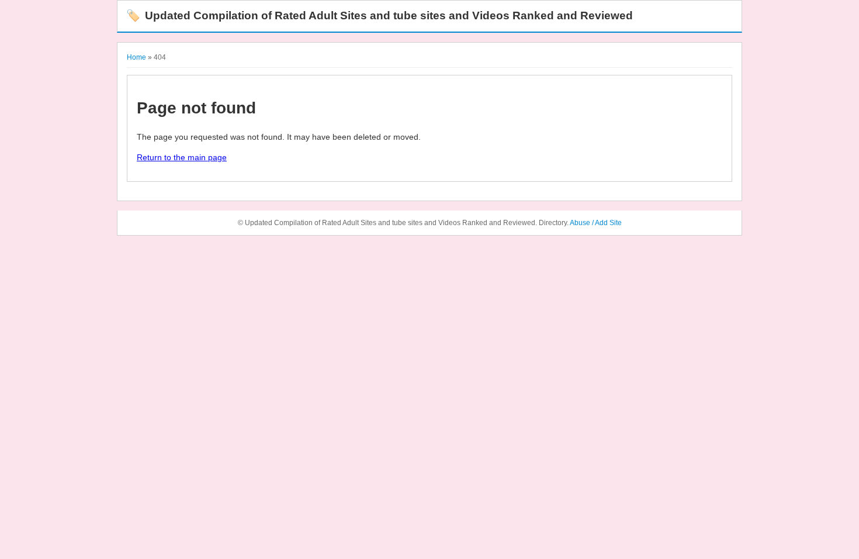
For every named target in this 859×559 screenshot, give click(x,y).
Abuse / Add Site (596, 223)
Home (136, 57)
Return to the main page (182, 157)
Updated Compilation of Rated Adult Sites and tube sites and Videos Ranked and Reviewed (379, 15)
